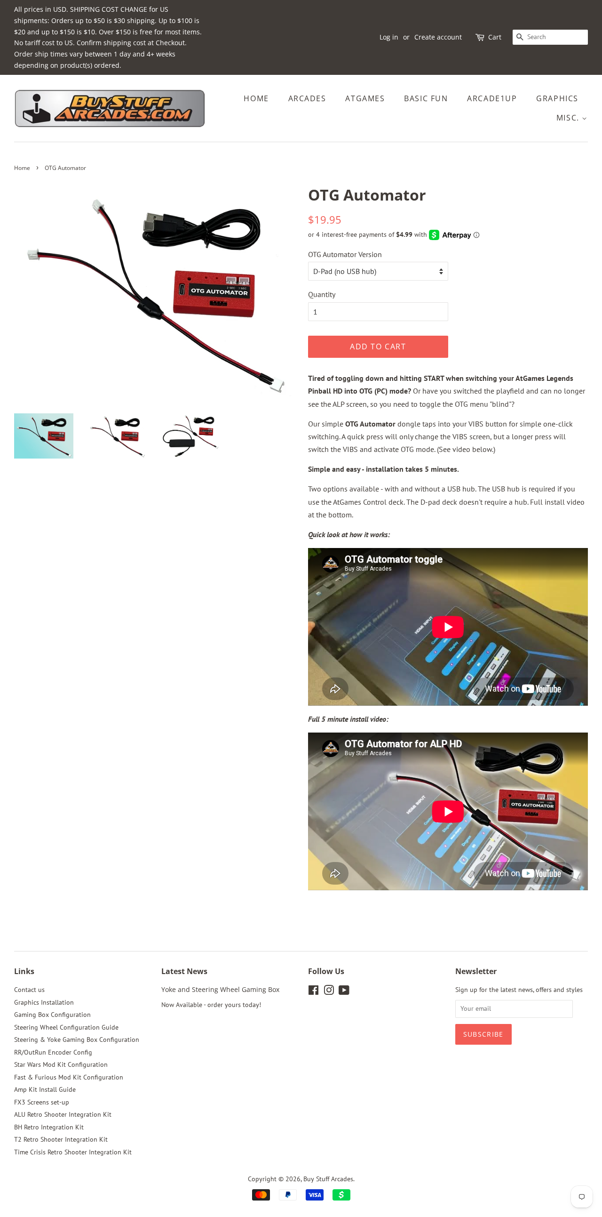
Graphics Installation (44, 1002)
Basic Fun (426, 98)
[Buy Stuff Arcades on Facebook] (313, 992)
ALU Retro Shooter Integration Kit (62, 1114)
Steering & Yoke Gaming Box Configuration (76, 1039)
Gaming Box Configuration (52, 1014)
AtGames (365, 98)
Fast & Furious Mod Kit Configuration (68, 1077)
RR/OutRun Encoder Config (53, 1052)
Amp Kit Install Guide (45, 1089)
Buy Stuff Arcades (328, 1179)
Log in (389, 36)
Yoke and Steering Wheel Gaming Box (220, 989)
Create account (438, 36)
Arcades (307, 98)
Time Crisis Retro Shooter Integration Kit (73, 1152)
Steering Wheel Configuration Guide (66, 1027)
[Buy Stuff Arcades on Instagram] (329, 992)
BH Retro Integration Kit (49, 1127)
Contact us (29, 989)
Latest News (184, 971)
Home (256, 98)
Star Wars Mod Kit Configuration (61, 1064)
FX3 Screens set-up (41, 1102)
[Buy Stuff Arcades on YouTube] (344, 992)
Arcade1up (492, 98)
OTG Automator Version (345, 254)
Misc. (569, 118)
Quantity (321, 294)
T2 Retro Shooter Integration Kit (61, 1139)
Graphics (557, 98)
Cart (494, 36)
